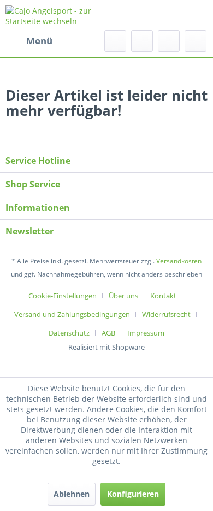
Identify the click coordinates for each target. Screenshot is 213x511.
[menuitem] (29, 41)
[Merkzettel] (142, 41)
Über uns (123, 296)
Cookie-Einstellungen (62, 296)
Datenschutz (69, 333)
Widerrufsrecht (166, 314)
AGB (108, 333)
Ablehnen (72, 494)
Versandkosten (179, 261)
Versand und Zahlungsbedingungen (72, 314)
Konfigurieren (133, 494)
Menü (39, 40)
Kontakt (163, 296)
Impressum (145, 333)
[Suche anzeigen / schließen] (115, 41)
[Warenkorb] (195, 41)
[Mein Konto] (169, 41)
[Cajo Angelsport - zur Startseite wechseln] (55, 15)
